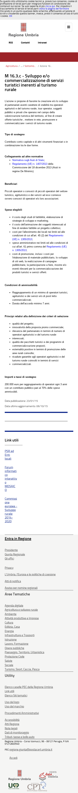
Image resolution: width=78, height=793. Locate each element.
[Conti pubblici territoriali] (37, 785)
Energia (9, 631)
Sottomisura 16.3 (31, 66)
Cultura (9, 622)
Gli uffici (9, 558)
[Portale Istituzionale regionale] (20, 775)
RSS (11, 42)
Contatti (25, 42)
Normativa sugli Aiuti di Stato (28, 160)
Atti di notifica (13, 581)
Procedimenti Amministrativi (22, 713)
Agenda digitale (14, 605)
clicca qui (50, 6)
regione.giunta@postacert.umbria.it (30, 749)
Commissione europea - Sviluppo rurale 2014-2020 (11, 510)
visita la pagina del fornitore (54, 8)
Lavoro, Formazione (16, 643)
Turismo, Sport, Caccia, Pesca (22, 669)
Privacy (9, 568)
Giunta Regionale (15, 554)
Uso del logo (12, 702)
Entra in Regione (18, 538)
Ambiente (10, 614)
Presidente (11, 550)
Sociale (9, 665)
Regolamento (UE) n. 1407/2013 (29, 163)
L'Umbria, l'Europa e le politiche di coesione (30, 574)
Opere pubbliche (14, 648)
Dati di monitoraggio (17, 732)
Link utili (9, 691)
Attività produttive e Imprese (22, 618)
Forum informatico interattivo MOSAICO (11, 478)
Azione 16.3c (46, 66)
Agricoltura (12, 66)
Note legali (11, 728)
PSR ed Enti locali (9, 454)
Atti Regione (12, 724)
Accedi (13, 758)
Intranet (42, 42)
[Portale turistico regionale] (14, 785)
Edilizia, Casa (12, 626)
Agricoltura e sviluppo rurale (21, 609)
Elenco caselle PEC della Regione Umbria (29, 687)
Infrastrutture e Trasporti (19, 635)
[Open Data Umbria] (48, 775)
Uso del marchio (14, 706)
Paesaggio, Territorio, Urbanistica (24, 652)
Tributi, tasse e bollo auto (19, 737)
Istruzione (11, 639)
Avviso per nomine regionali (21, 588)
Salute (8, 660)
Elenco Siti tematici (16, 695)
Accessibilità (12, 720)
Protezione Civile (14, 656)
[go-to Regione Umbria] (23, 24)
